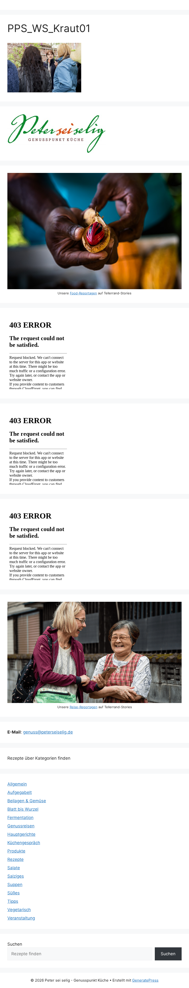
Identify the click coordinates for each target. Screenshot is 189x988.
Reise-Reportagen (83, 707)
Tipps (12, 901)
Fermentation (20, 817)
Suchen (14, 944)
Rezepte (15, 859)
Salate (13, 867)
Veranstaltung (21, 918)
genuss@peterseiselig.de (48, 732)
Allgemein (17, 784)
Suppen (14, 884)
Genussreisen (20, 825)
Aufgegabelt (19, 792)
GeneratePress (145, 980)
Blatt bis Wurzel (22, 809)
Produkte (16, 851)
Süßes (13, 892)
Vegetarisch (19, 909)
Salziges (15, 876)
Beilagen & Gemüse (26, 800)
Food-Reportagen (83, 293)
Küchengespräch (23, 842)
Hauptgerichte (21, 834)
